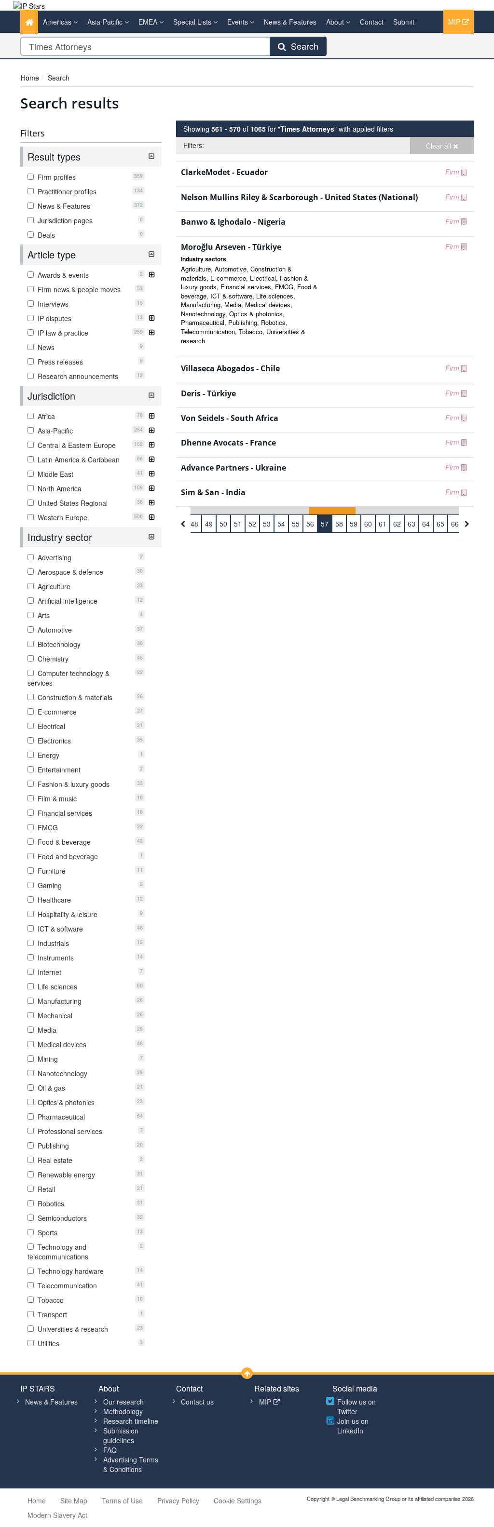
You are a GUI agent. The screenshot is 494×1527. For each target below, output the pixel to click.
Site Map (73, 1500)
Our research (123, 1401)
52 (252, 523)
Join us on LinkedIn (353, 1425)
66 (455, 523)
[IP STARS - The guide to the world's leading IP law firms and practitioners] (29, 5)
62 (397, 523)
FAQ (110, 1450)
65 (440, 523)
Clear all (439, 145)
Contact (372, 22)
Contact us (197, 1401)
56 (310, 523)
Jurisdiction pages (89, 220)
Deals (89, 235)
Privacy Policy (178, 1500)
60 (368, 523)
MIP (455, 22)
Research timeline (130, 1421)
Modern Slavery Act (57, 1515)
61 (382, 523)
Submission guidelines (120, 1435)
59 (353, 523)
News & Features (290, 22)
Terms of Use (122, 1500)
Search (302, 46)
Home (30, 77)
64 (426, 523)
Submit (403, 22)
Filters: (193, 145)
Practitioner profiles (89, 191)
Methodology (123, 1411)
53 (267, 523)
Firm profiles (89, 177)
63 (411, 523)
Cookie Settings (237, 1500)
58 (339, 523)
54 (281, 523)
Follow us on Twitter (356, 1406)
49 (209, 523)
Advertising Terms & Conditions (130, 1464)
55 (296, 523)
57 (325, 523)
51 (238, 523)
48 (194, 523)
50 (223, 523)
